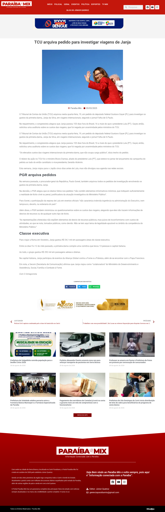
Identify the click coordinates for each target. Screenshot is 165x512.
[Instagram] (157, 7)
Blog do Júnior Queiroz (78, 10)
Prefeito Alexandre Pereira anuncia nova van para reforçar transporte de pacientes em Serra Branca (80, 361)
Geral (67, 4)
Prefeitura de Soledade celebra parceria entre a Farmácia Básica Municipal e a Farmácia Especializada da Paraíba (32, 402)
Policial (58, 4)
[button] (70, 286)
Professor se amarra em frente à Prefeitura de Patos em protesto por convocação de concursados (130, 361)
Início (49, 4)
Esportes (95, 4)
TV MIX (105, 4)
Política (85, 4)
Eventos (75, 4)
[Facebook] (148, 7)
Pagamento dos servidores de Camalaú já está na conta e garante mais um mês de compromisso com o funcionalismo (82, 402)
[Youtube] (152, 7)
